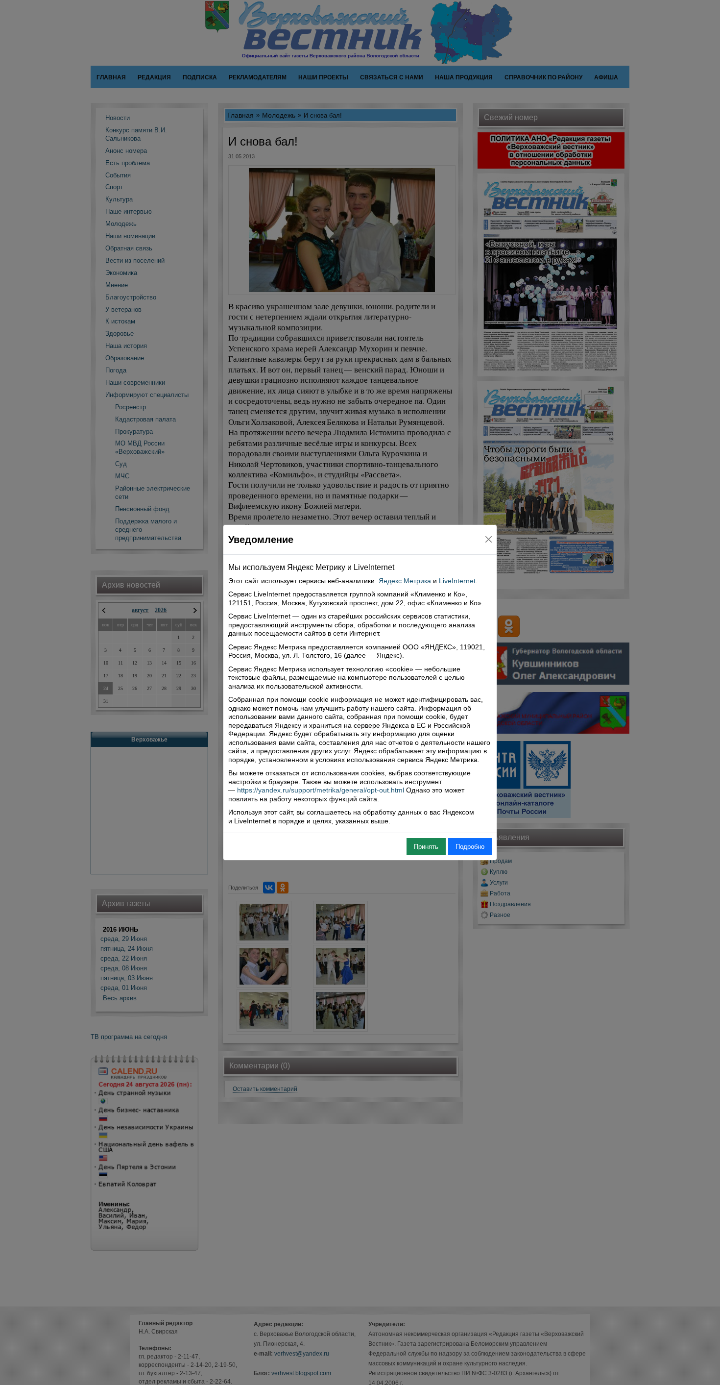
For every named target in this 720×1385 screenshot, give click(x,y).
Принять (426, 846)
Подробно (470, 846)
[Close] (488, 539)
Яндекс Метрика (405, 581)
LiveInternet (457, 581)
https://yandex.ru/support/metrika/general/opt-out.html (320, 790)
